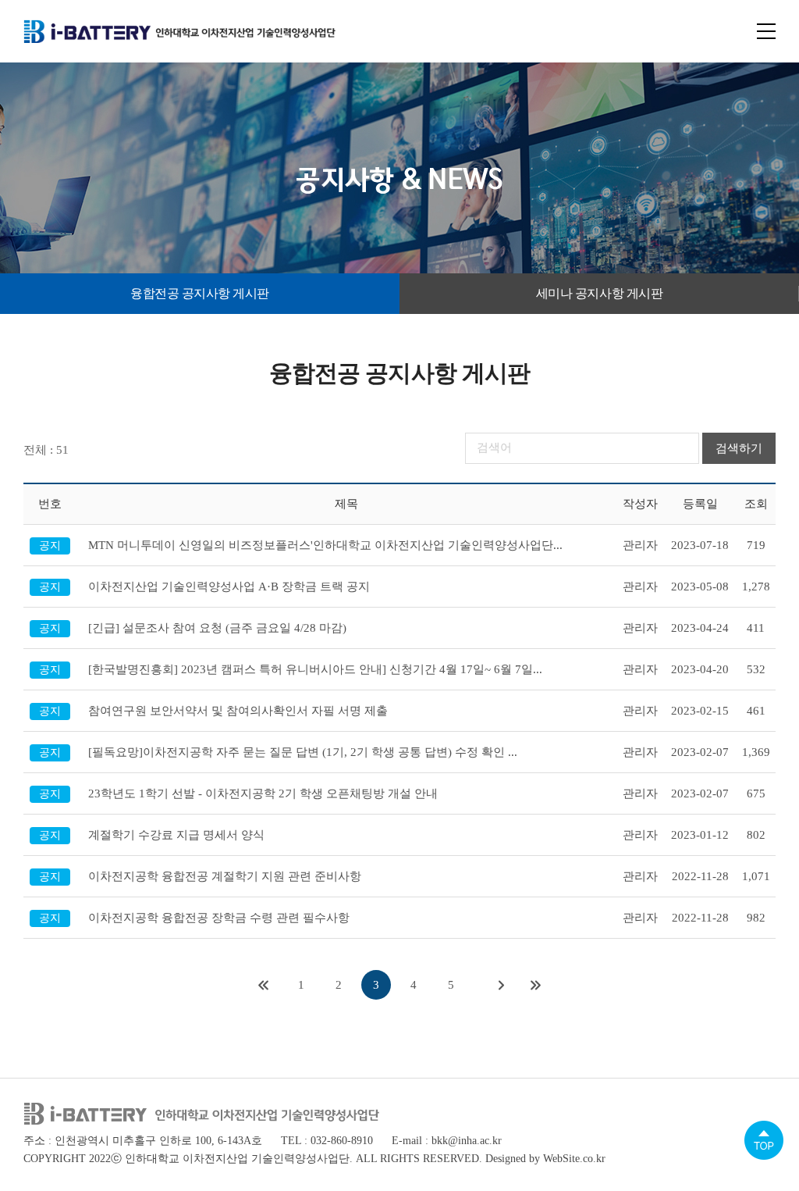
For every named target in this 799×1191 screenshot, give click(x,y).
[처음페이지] (264, 985)
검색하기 (739, 448)
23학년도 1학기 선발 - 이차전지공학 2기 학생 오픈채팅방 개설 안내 (263, 793)
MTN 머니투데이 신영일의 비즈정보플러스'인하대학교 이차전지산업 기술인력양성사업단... (325, 545)
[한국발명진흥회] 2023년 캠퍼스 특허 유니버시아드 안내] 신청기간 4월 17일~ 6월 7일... (315, 669)
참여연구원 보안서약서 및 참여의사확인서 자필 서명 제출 (238, 710)
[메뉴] (766, 31)
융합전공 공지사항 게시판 (199, 293)
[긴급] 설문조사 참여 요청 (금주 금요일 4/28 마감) (217, 628)
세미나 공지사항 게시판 (599, 293)
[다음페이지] (502, 985)
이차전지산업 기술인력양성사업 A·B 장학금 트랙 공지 (229, 586)
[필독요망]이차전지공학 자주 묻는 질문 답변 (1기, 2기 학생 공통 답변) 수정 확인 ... (302, 752)
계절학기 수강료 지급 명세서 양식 (176, 835)
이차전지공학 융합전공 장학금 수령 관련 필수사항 (219, 917)
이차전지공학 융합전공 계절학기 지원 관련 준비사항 (224, 876)
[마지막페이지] (536, 985)
